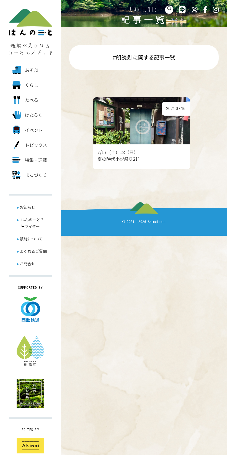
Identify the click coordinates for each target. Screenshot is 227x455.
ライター (32, 226)
